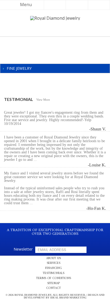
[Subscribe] (82, 250)
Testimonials (53, 273)
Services (53, 263)
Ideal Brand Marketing (68, 297)
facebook (50, 239)
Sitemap (53, 283)
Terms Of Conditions (53, 278)
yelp (55, 239)
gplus (61, 239)
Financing (53, 268)
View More (43, 99)
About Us (53, 258)
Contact (53, 288)
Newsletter (23, 249)
